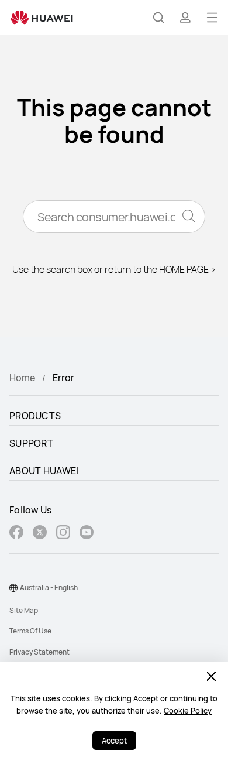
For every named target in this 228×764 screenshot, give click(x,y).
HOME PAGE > (187, 269)
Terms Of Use (30, 631)
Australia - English (49, 587)
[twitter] (40, 533)
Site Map (23, 610)
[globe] (13, 588)
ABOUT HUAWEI (44, 471)
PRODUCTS (35, 416)
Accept (114, 740)
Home (22, 377)
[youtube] (87, 533)
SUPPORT (31, 443)
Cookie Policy (188, 710)
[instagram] (63, 533)
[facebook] (16, 533)
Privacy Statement (39, 652)
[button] (158, 17)
